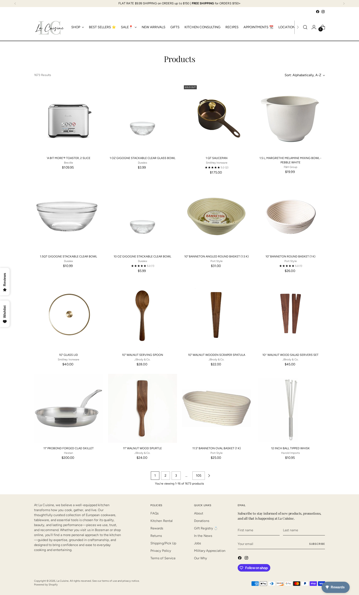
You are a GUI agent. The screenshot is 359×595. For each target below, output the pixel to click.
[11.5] (216, 408)
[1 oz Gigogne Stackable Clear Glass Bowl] (142, 118)
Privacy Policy (160, 551)
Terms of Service (163, 558)
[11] (68, 408)
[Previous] (15, 3)
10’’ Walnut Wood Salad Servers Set (290, 355)
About (198, 513)
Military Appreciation (209, 551)
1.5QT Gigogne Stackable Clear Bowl (68, 256)
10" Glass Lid (68, 355)
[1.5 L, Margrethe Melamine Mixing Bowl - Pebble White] (290, 118)
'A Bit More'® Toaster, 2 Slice (68, 158)
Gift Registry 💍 (206, 528)
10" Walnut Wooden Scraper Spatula (216, 355)
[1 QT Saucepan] (216, 118)
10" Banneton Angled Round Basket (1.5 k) (216, 256)
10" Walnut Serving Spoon (142, 355)
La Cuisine (63, 580)
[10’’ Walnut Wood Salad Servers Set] (290, 314)
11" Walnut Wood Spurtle (142, 448)
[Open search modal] (305, 27)
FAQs (154, 513)
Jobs (197, 543)
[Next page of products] (209, 475)
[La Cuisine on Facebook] (318, 11)
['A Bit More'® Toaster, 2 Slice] (68, 118)
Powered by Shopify (46, 584)
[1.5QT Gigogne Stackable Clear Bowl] (68, 216)
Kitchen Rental (161, 521)
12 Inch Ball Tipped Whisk (290, 448)
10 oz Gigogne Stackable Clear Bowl (142, 256)
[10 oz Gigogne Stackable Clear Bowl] (142, 216)
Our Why (200, 558)
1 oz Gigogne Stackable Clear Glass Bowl (142, 158)
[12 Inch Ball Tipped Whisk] (290, 408)
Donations (201, 521)
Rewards (156, 528)
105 (198, 475)
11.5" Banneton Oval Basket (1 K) (216, 448)
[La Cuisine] (49, 27)
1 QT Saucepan (216, 158)
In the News (203, 536)
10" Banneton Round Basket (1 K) (290, 256)
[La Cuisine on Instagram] (323, 11)
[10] (216, 216)
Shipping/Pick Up (163, 543)
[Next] (343, 3)
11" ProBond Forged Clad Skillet (68, 448)
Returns (156, 536)
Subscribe (317, 543)
